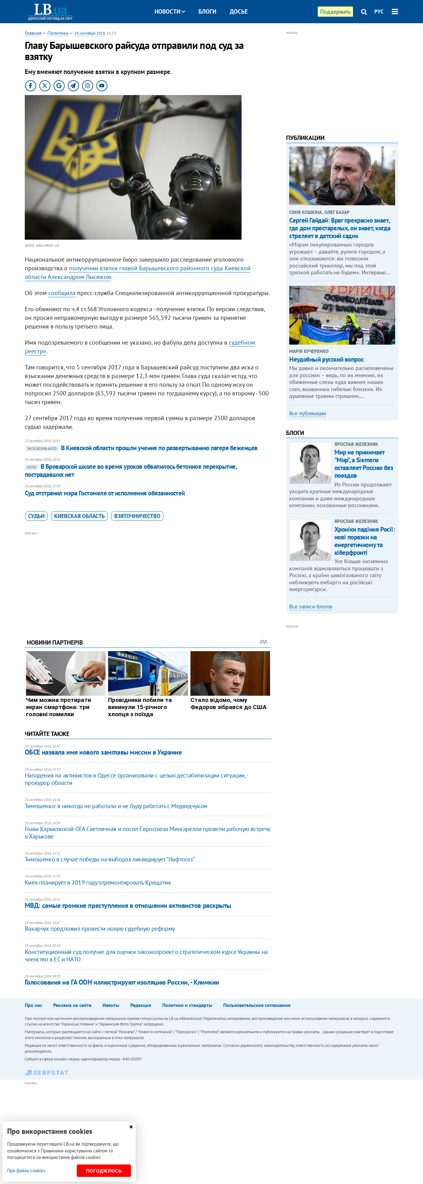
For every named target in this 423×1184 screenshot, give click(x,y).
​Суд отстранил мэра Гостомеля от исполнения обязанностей (105, 493)
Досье (239, 11)
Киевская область (79, 516)
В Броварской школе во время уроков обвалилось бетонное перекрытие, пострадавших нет (131, 470)
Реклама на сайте (72, 1005)
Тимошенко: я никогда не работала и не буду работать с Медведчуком (116, 806)
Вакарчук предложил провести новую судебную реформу (100, 929)
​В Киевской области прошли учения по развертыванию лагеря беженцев (142, 448)
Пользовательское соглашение (256, 1005)
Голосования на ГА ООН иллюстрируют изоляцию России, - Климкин (122, 982)
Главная (33, 33)
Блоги (207, 11)
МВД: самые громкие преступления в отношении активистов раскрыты (128, 905)
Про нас (33, 1005)
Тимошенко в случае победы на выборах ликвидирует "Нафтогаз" (110, 859)
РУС (379, 11)
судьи (36, 516)
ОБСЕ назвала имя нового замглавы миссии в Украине (103, 752)
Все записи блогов (310, 606)
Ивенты (110, 1005)
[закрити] (131, 1127)
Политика (57, 33)
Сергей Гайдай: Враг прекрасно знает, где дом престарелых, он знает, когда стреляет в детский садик (339, 228)
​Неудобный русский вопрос (326, 359)
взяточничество (137, 516)
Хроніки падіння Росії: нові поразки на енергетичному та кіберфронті (364, 541)
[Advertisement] (148, 580)
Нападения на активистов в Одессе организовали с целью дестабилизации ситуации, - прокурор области (136, 779)
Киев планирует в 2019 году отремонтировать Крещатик (98, 882)
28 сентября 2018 (89, 33)
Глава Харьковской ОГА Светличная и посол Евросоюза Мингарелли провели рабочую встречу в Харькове (147, 832)
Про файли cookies (26, 1170)
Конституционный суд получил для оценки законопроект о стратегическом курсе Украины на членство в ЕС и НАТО (146, 955)
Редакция (140, 1005)
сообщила (62, 293)
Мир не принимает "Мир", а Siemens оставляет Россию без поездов (363, 464)
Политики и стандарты (187, 1005)
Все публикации (307, 413)
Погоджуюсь (104, 1170)
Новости (168, 11)
